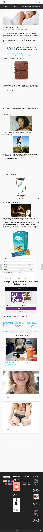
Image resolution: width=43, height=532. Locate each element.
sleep (37, 331)
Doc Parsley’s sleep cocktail (21, 224)
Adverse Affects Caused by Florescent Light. (14, 53)
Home (23, 6)
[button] (8, 477)
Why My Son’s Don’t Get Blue (27, 55)
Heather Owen (17, 29)
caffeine (18, 331)
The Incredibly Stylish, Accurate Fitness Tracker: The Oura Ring (19, 396)
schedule (34, 331)
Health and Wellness (28, 6)
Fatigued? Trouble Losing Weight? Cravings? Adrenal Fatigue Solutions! (19, 323)
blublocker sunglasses (11, 332)
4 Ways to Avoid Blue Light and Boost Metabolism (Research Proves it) (8, 323)
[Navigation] (39, 2)
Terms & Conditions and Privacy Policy (21, 302)
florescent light (29, 332)
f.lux (11, 47)
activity (7, 331)
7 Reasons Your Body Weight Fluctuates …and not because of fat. (20, 428)
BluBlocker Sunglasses (11, 49)
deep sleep (21, 332)
